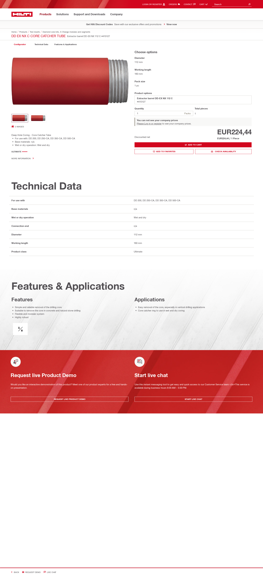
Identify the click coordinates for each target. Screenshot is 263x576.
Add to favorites (165, 151)
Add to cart (195, 145)
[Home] (22, 14)
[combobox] (232, 4)
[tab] (19, 44)
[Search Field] (249, 4)
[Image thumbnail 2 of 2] (38, 118)
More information (21, 158)
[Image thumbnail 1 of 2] (19, 118)
